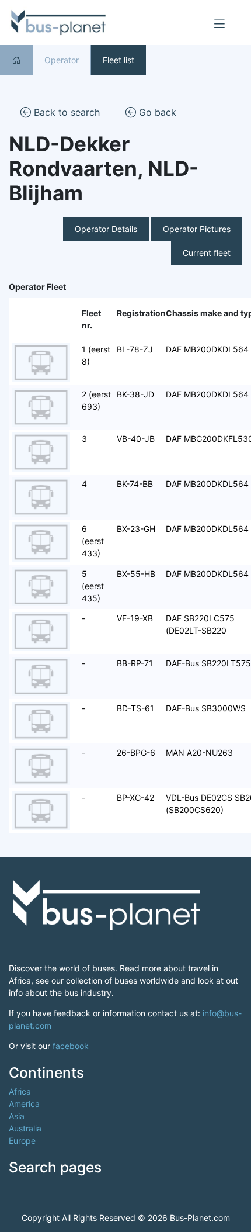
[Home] (16, 60)
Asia (17, 1116)
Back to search (65, 112)
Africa (20, 1091)
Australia (25, 1128)
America (24, 1104)
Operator (61, 60)
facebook (71, 1046)
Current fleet (207, 253)
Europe (22, 1141)
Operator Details (106, 229)
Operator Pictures (197, 229)
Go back (156, 112)
